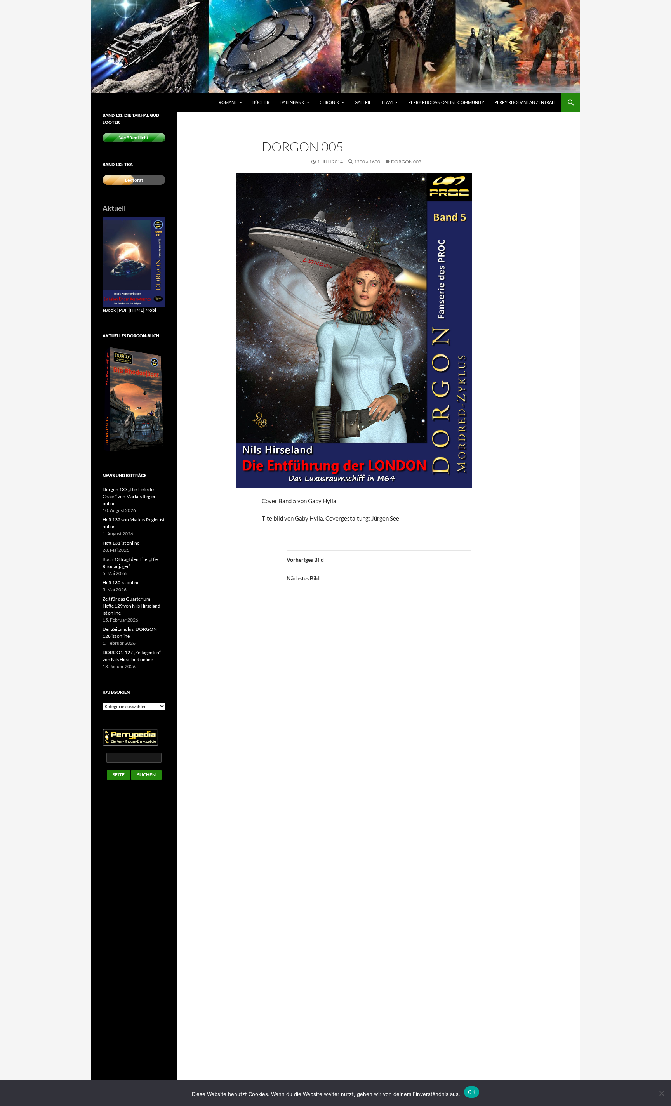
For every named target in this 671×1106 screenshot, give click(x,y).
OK (471, 1092)
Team (387, 102)
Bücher (260, 102)
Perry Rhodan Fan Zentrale (525, 102)
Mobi (150, 310)
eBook (109, 310)
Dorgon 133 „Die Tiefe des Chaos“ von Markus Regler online (129, 496)
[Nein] (661, 1093)
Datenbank (292, 102)
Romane (228, 102)
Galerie (363, 102)
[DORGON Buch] (134, 399)
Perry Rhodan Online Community (446, 102)
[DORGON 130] (134, 261)
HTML (136, 310)
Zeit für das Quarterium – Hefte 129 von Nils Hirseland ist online (131, 606)
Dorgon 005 (406, 162)
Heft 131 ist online (121, 543)
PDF (123, 310)
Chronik (329, 102)
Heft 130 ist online (121, 582)
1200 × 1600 (367, 162)
